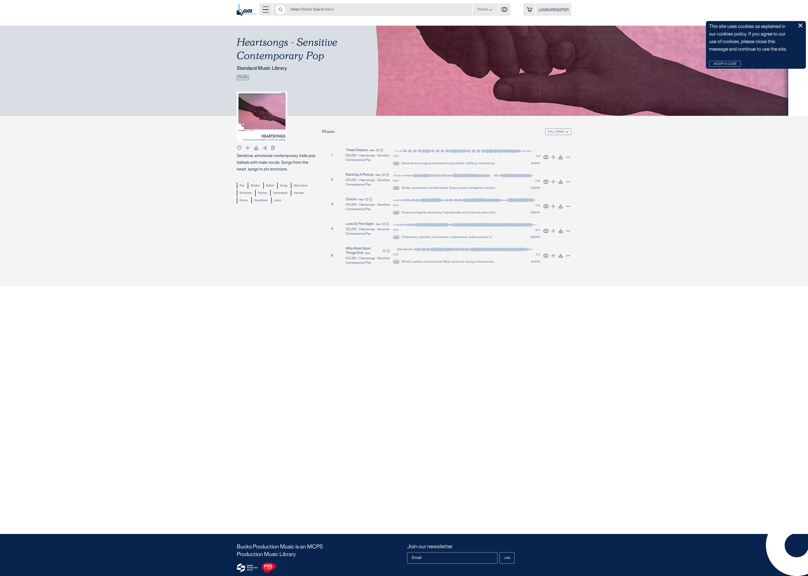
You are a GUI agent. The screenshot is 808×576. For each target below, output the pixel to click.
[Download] (256, 148)
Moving (262, 193)
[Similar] (504, 9)
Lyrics (277, 200)
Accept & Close (725, 64)
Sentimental (280, 193)
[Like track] (239, 148)
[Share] (264, 148)
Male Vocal (300, 186)
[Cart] (529, 9)
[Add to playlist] (247, 148)
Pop (242, 186)
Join (507, 558)
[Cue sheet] (273, 148)
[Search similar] (546, 157)
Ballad (270, 186)
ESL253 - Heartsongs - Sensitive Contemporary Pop (367, 157)
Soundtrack (261, 200)
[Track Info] (396, 163)
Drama (244, 200)
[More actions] (568, 157)
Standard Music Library (262, 68)
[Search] (280, 9)
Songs (283, 186)
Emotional (246, 193)
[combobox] (484, 10)
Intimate (298, 193)
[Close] (800, 25)
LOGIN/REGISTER (553, 10)
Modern (255, 186)
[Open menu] (265, 9)
